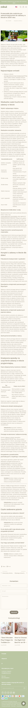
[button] (4, 6)
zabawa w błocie (9, 437)
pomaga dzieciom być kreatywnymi (14, 76)
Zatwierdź (14, 612)
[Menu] (26, 7)
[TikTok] (11, 693)
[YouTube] (14, 693)
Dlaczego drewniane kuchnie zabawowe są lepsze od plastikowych (20, 573)
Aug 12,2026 (17, 645)
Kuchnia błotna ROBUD (7, 60)
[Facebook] (3, 693)
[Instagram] (8, 693)
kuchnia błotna (5, 463)
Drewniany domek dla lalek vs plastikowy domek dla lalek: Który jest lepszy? (7, 573)
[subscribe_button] (24, 688)
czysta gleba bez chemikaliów (9, 216)
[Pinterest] (5, 693)
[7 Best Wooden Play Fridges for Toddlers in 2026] (7, 628)
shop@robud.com (6, 672)
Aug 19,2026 (3, 645)
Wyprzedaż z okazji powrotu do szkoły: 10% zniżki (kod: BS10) (14, 2)
